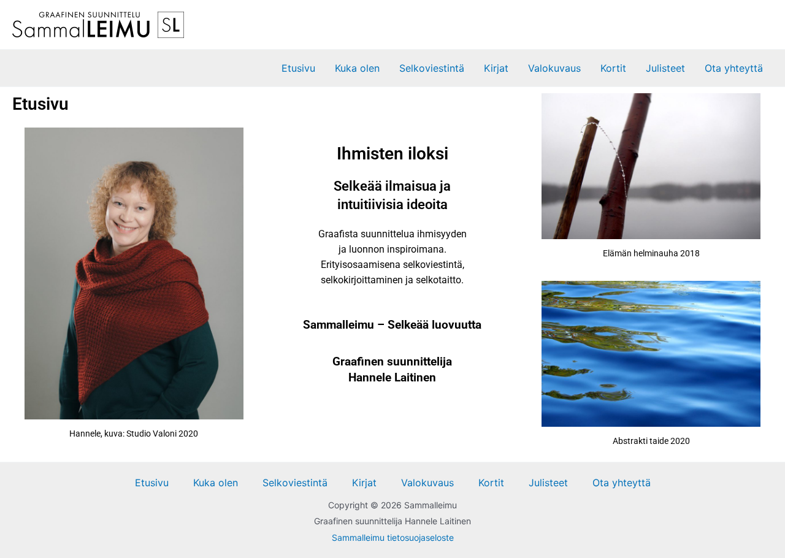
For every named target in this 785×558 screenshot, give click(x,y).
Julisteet (665, 68)
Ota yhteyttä (734, 68)
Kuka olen (357, 68)
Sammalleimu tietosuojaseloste (393, 537)
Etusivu (298, 68)
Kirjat (496, 68)
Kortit (613, 68)
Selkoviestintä (431, 68)
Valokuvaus (554, 68)
